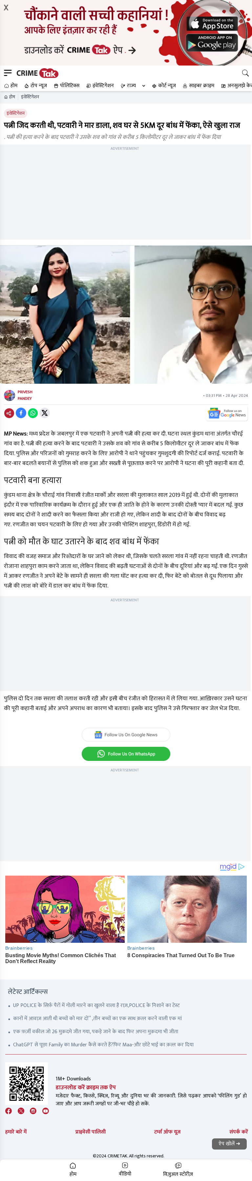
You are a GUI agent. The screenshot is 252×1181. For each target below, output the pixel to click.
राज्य (131, 85)
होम (12, 97)
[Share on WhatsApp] (33, 413)
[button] (10, 86)
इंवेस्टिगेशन (30, 97)
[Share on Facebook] (21, 413)
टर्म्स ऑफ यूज (167, 1132)
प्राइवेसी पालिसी (90, 1132)
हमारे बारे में (16, 1132)
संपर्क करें (238, 1132)
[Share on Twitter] (44, 413)
